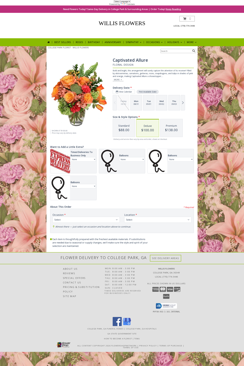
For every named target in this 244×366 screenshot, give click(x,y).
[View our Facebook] (117, 325)
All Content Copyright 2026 (94, 345)
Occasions (153, 42)
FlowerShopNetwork (124, 345)
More (190, 42)
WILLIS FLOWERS (122, 23)
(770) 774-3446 (188, 25)
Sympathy (132, 42)
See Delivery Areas (165, 258)
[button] (187, 18)
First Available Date (147, 91)
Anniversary (113, 42)
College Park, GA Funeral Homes (105, 328)
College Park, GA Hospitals (141, 328)
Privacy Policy (148, 345)
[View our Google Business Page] (126, 325)
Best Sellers (62, 42)
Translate (130, 4)
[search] (193, 50)
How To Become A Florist (118, 338)
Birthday (94, 42)
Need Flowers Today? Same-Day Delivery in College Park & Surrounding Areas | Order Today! (122, 9)
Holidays (173, 42)
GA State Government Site (122, 333)
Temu (137, 338)
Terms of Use (131, 347)
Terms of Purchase (170, 345)
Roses (79, 42)
